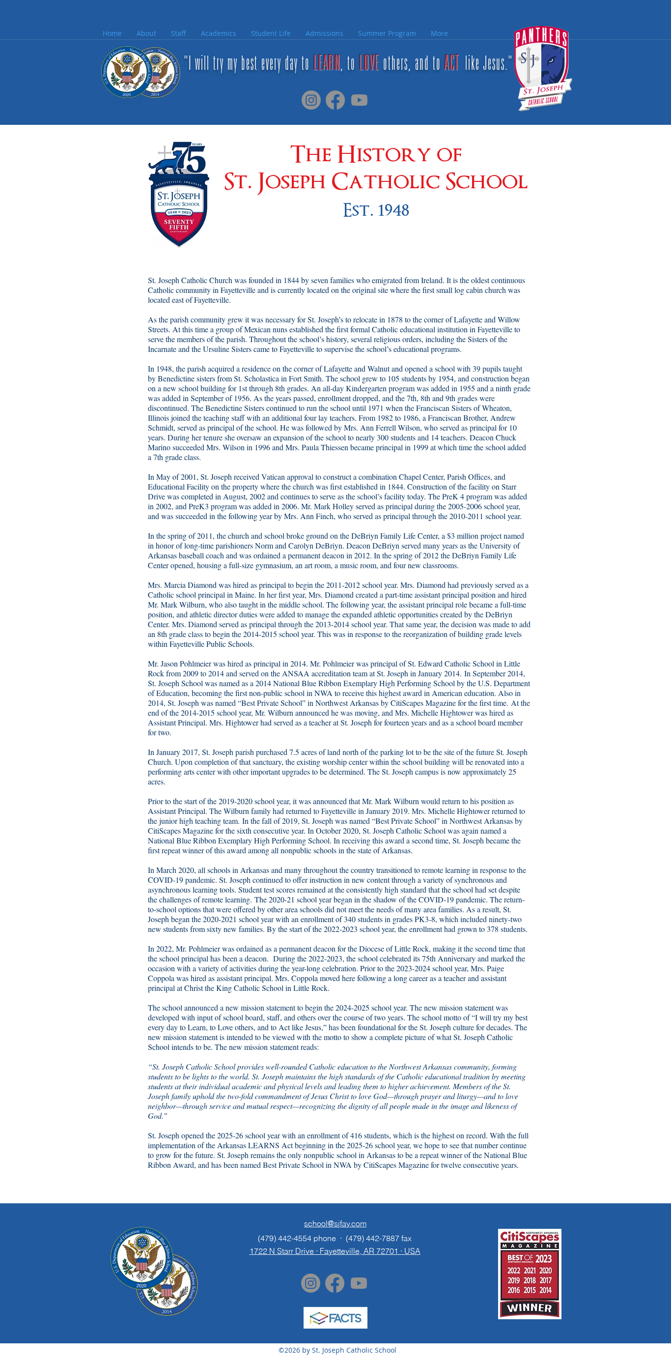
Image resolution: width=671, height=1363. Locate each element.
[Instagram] (311, 100)
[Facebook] (335, 100)
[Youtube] (359, 100)
